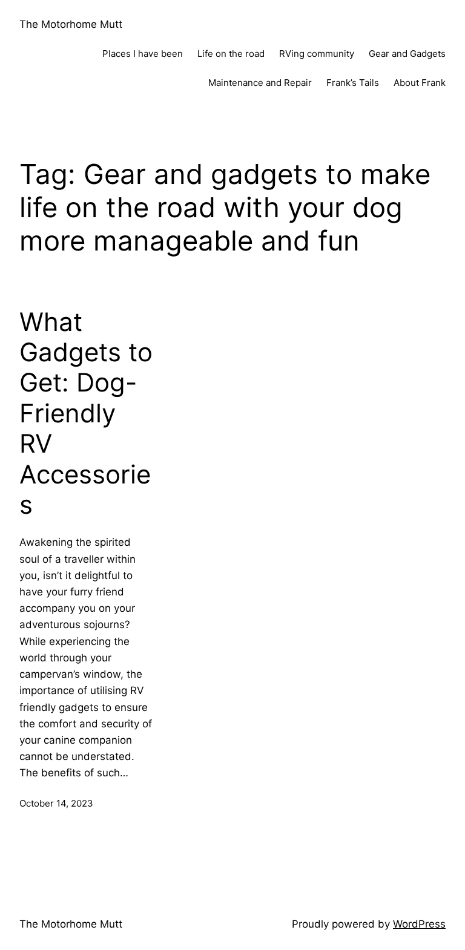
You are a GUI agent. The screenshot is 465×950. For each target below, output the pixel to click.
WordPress (419, 924)
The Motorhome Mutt (70, 24)
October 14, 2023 (56, 803)
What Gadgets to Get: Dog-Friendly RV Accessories (86, 413)
